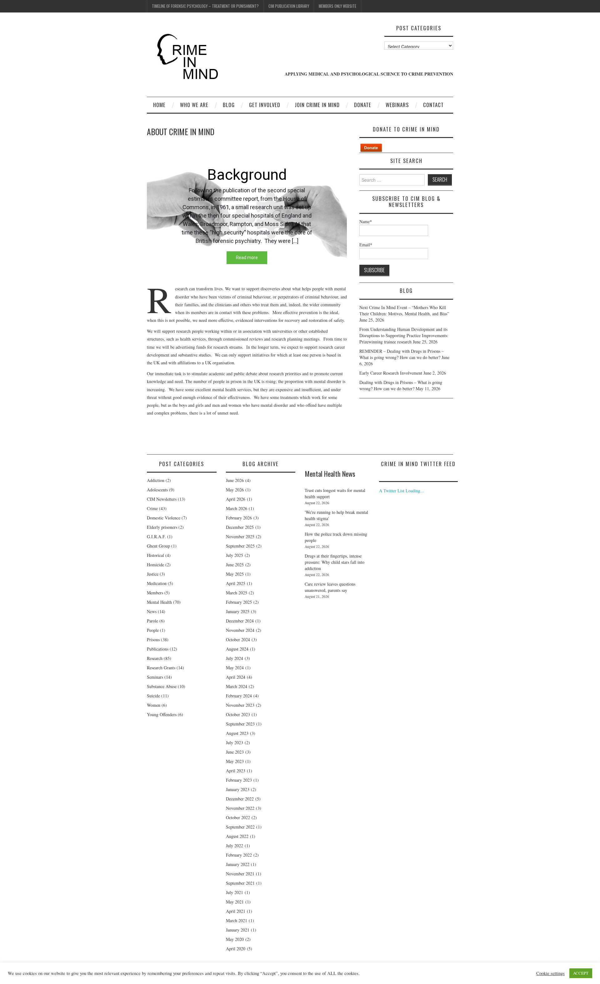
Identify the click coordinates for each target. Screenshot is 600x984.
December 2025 (240, 527)
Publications (157, 649)
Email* (365, 245)
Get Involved (264, 105)
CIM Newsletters (162, 499)
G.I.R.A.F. (156, 536)
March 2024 (236, 686)
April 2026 (235, 499)
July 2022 (234, 846)
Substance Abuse (162, 686)
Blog (229, 105)
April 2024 (235, 677)
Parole (152, 621)
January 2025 (237, 611)
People (153, 630)
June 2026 (235, 480)
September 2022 (240, 827)
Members (155, 593)
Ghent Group (158, 546)
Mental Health (159, 602)
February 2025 (239, 602)
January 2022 (237, 864)
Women (153, 705)
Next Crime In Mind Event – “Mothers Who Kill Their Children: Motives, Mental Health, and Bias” (404, 310)
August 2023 (237, 733)
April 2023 (235, 771)
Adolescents (157, 490)
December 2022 (240, 799)
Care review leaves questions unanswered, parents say (330, 587)
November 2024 (240, 630)
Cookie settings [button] (550, 973)
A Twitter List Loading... (401, 491)
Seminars (155, 677)
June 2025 (235, 565)
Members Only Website (337, 6)
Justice (152, 574)
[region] (247, 214)
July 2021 (234, 892)
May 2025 (235, 574)
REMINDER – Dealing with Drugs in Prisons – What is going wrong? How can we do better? (401, 354)
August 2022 (237, 836)
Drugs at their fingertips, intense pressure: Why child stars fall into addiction (334, 562)
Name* (365, 221)
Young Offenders (162, 714)
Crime (152, 508)
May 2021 (235, 902)
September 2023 (240, 724)
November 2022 (240, 808)
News (152, 611)
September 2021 (240, 883)
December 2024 (240, 621)
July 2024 (234, 658)
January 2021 (237, 930)
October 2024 (238, 639)
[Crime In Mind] (189, 57)
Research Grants (161, 668)
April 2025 (235, 583)
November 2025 (240, 536)
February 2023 (239, 780)
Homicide (155, 565)
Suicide (153, 696)
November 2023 (240, 705)
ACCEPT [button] (580, 973)
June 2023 (235, 752)
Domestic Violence (163, 518)
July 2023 (234, 742)
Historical (155, 555)
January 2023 (237, 789)
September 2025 (240, 546)
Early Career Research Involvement (390, 373)
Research (154, 658)
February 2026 (239, 518)
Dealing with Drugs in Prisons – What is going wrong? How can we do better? (400, 385)
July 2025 (234, 555)
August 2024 (237, 649)
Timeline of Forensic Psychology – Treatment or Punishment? (205, 6)
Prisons (153, 639)
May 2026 (235, 490)
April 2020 (235, 949)
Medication (157, 583)
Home (159, 105)
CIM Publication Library (288, 6)
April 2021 (235, 911)
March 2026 (236, 508)
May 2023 (235, 761)
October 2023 (238, 714)
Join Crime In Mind (317, 105)
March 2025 (236, 593)
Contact (433, 105)
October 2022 (238, 817)
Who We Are (194, 105)
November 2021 (240, 874)
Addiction (155, 480)
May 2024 (235, 668)
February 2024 (239, 696)
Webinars (397, 105)
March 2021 (236, 920)
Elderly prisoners (162, 527)
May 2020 (235, 939)
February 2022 (239, 855)
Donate (362, 105)
